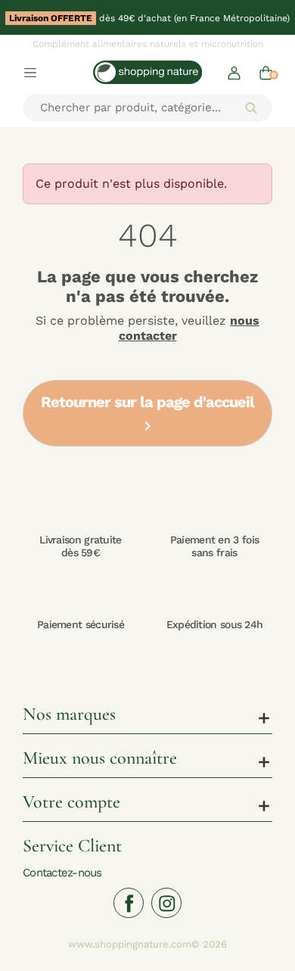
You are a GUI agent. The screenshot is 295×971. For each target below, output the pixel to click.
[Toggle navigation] (30, 72)
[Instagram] (166, 903)
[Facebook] (128, 903)
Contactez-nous (62, 872)
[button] (234, 72)
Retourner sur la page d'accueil (147, 414)
